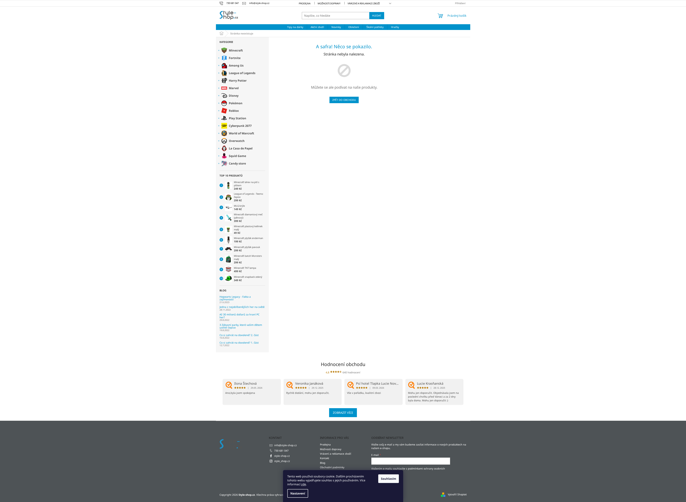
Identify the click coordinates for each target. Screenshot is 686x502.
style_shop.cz (282, 461)
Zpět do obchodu (344, 100)
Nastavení (297, 493)
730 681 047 (281, 450)
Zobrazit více (343, 413)
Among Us (236, 65)
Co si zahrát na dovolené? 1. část (239, 342)
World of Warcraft (241, 133)
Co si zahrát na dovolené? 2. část (239, 335)
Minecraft (236, 50)
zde (303, 484)
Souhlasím (388, 479)
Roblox (234, 111)
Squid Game (237, 156)
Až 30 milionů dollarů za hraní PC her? (240, 316)
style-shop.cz (282, 456)
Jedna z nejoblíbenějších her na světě (242, 307)
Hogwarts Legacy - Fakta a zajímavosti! (235, 298)
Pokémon (235, 103)
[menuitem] (295, 27)
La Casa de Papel (241, 148)
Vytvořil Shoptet (457, 494)
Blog (322, 463)
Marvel (234, 88)
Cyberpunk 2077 (240, 126)
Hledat (376, 15)
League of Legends (242, 73)
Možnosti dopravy (329, 3)
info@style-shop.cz (285, 445)
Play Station (237, 118)
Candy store (237, 163)
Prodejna (304, 3)
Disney (234, 96)
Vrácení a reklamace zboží (364, 3)
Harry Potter (238, 81)
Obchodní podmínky (332, 467)
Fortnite (235, 58)
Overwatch (237, 141)
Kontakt (324, 458)
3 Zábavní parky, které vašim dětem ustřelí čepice (241, 326)
